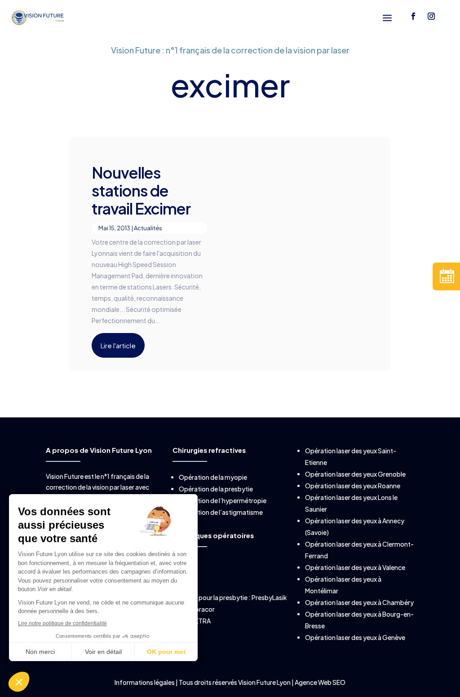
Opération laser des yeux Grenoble (355, 474)
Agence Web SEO (320, 682)
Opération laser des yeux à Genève (355, 637)
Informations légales (145, 682)
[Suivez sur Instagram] (431, 16)
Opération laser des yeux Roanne (352, 486)
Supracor (201, 609)
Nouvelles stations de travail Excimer (141, 190)
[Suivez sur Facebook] (413, 16)
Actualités (148, 228)
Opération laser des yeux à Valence (355, 567)
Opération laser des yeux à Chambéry (359, 602)
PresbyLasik (269, 597)
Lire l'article (118, 345)
